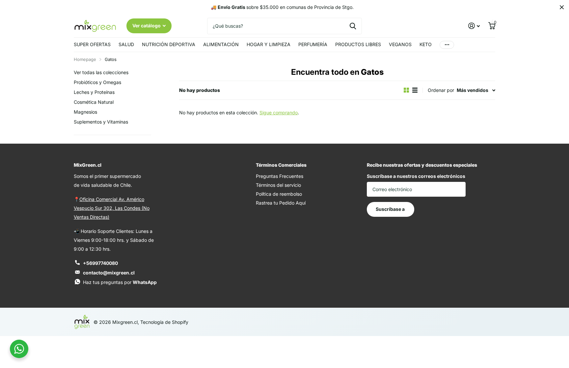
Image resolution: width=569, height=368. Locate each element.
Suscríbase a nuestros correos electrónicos (416, 176)
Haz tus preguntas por (120, 282)
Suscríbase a (391, 209)
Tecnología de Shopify (164, 322)
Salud (126, 44)
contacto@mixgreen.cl (109, 272)
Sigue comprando (278, 112)
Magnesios (85, 112)
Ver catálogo (147, 25)
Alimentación (221, 44)
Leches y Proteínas (94, 92)
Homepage (85, 59)
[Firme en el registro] (474, 25)
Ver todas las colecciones (101, 72)
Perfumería (312, 44)
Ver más (447, 44)
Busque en (353, 26)
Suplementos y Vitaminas (101, 122)
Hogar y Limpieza (268, 44)
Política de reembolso (279, 194)
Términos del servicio (278, 185)
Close (562, 7)
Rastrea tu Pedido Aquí (281, 203)
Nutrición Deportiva (168, 44)
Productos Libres (358, 44)
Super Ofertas (92, 44)
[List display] (415, 90)
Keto (426, 44)
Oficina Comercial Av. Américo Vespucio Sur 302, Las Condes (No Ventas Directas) (111, 208)
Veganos (400, 44)
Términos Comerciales (281, 165)
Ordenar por (441, 90)
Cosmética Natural (94, 102)
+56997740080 (100, 263)
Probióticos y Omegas (97, 82)
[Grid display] (406, 90)
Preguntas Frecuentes (279, 176)
